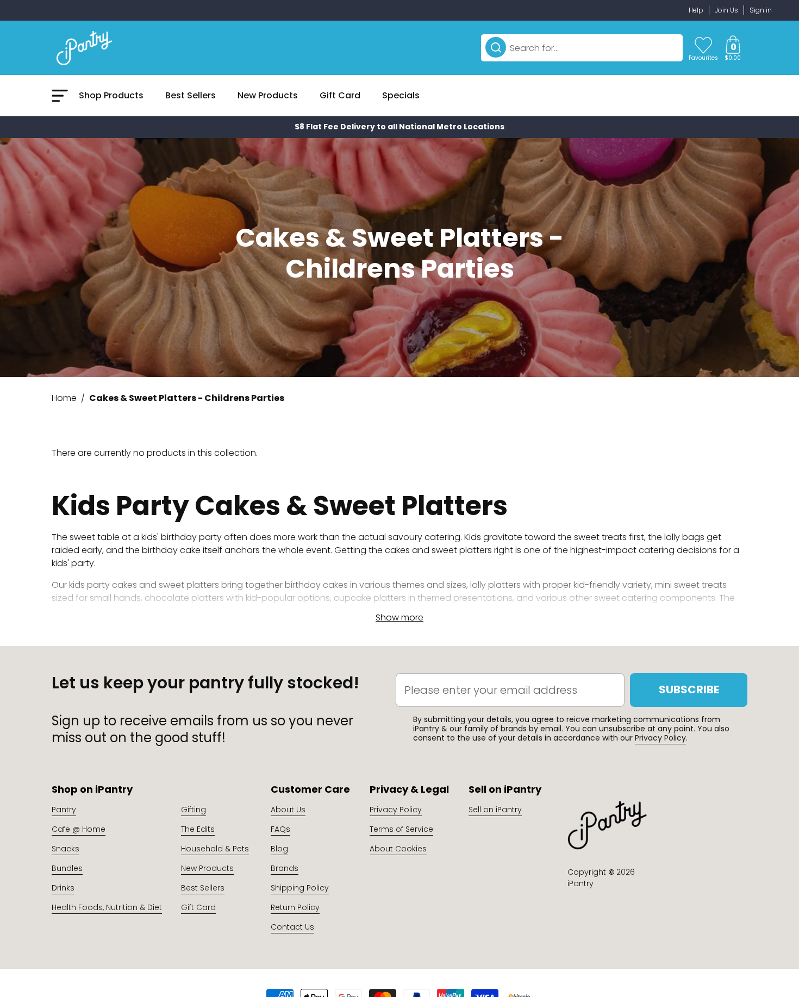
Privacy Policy (660, 737)
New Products (207, 868)
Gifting (193, 809)
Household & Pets (215, 848)
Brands (284, 868)
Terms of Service (401, 829)
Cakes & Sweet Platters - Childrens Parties (186, 398)
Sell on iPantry (495, 809)
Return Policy (295, 907)
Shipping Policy (300, 887)
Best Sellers (202, 887)
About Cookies (398, 848)
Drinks (63, 887)
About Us (288, 809)
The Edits (198, 829)
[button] (732, 48)
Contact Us (292, 926)
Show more (399, 617)
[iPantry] (84, 48)
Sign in (761, 10)
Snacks (65, 848)
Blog (279, 848)
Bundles (67, 868)
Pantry (64, 809)
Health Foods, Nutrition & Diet (107, 907)
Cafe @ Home (78, 829)
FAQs (280, 829)
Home (64, 398)
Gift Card (198, 907)
